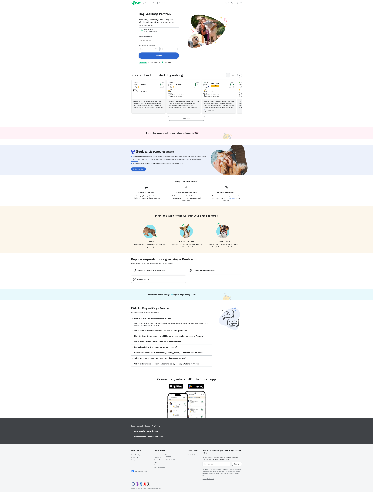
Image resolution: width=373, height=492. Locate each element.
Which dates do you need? (147, 45)
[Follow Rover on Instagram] (137, 484)
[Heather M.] (219, 96)
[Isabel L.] (149, 96)
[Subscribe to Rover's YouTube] (144, 484)
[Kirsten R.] (184, 96)
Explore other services (146, 26)
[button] (162, 3)
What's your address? (145, 36)
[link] (159, 55)
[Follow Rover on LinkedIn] (140, 484)
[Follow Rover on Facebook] (133, 484)
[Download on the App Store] (176, 386)
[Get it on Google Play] (196, 386)
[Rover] (136, 3)
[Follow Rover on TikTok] (148, 484)
